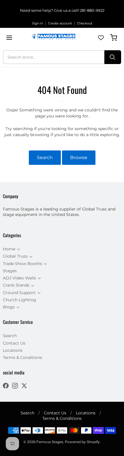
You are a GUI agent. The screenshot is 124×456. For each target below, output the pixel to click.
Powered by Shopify (82, 442)
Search (45, 157)
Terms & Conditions (22, 357)
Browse (78, 157)
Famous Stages (49, 442)
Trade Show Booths (22, 263)
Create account (60, 23)
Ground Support (19, 292)
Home (9, 249)
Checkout (84, 23)
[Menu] (9, 37)
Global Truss (15, 256)
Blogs (9, 307)
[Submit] (112, 57)
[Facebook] (6, 386)
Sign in (37, 23)
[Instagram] (15, 386)
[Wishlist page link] (101, 37)
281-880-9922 (92, 10)
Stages (10, 270)
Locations (12, 350)
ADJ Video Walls (19, 278)
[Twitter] (24, 386)
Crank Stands (16, 285)
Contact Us (14, 343)
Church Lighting (19, 299)
